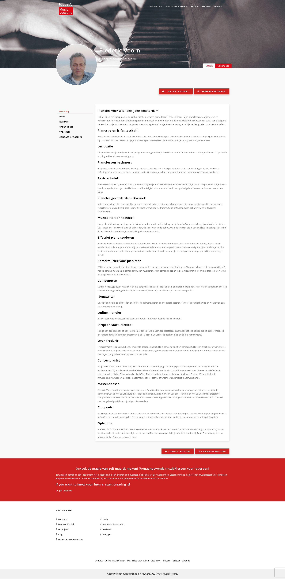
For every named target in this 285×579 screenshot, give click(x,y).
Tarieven (206, 6)
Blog (60, 534)
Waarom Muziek (66, 524)
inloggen (107, 534)
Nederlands (223, 65)
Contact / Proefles (177, 91)
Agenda (194, 6)
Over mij (64, 111)
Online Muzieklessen (114, 560)
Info (62, 116)
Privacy (166, 560)
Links (105, 519)
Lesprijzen (63, 529)
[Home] (66, 6)
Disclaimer (156, 560)
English (209, 65)
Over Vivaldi (155, 6)
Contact (99, 560)
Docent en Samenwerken (70, 539)
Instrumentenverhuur (113, 524)
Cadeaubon (66, 126)
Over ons (62, 519)
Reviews (218, 6)
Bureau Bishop (129, 573)
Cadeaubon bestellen (213, 91)
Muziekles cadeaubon (176, 6)
